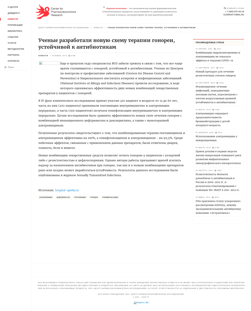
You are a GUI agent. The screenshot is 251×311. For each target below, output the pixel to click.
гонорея (94, 197)
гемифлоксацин (110, 197)
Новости (98, 28)
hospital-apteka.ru (67, 190)
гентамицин (80, 197)
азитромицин (45, 197)
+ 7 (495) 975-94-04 (234, 12)
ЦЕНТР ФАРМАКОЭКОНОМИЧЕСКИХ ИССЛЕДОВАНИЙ (63, 28)
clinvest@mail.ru (233, 15)
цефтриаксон (63, 197)
